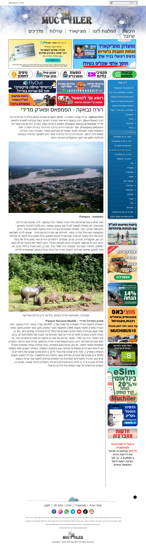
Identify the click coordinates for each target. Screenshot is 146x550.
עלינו (68, 505)
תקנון (47, 505)
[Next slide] (133, 464)
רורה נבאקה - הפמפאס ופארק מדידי (62, 110)
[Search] (111, 3)
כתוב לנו (58, 505)
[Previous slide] (112, 464)
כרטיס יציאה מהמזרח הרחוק (54, 524)
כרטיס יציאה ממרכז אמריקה (73, 524)
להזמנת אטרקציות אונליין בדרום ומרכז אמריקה (73, 528)
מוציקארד (80, 505)
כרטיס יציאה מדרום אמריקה (91, 524)
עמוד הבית (96, 505)
